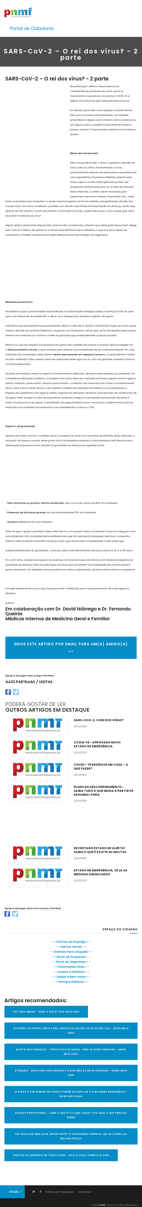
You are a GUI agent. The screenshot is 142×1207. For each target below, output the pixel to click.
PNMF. (102, 1204)
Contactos (84, 1192)
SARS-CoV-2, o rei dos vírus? (99, 720)
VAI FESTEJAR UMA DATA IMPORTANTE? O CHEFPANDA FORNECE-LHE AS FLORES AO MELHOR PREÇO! (71, 1136)
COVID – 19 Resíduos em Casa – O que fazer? (101, 767)
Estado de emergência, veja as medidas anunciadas (100, 872)
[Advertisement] (33, 139)
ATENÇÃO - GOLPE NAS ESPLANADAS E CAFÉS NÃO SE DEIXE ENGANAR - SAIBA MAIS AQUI (71, 1073)
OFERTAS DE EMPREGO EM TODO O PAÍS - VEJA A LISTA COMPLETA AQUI (61, 1155)
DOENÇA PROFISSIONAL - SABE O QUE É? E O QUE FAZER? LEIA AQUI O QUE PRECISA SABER (71, 1115)
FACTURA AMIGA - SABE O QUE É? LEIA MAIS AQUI (46, 1011)
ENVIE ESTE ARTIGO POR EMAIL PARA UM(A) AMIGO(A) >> (71, 647)
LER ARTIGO (80, 726)
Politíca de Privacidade (60, 1192)
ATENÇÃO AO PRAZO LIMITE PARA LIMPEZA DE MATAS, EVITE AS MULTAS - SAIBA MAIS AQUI (71, 1030)
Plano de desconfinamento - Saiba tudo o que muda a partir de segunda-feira (103, 791)
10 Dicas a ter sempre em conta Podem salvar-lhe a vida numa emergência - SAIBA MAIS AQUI (71, 1094)
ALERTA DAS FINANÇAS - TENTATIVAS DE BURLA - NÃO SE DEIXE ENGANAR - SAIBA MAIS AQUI (71, 1051)
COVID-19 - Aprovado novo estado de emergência (97, 744)
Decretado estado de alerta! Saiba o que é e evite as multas (100, 850)
